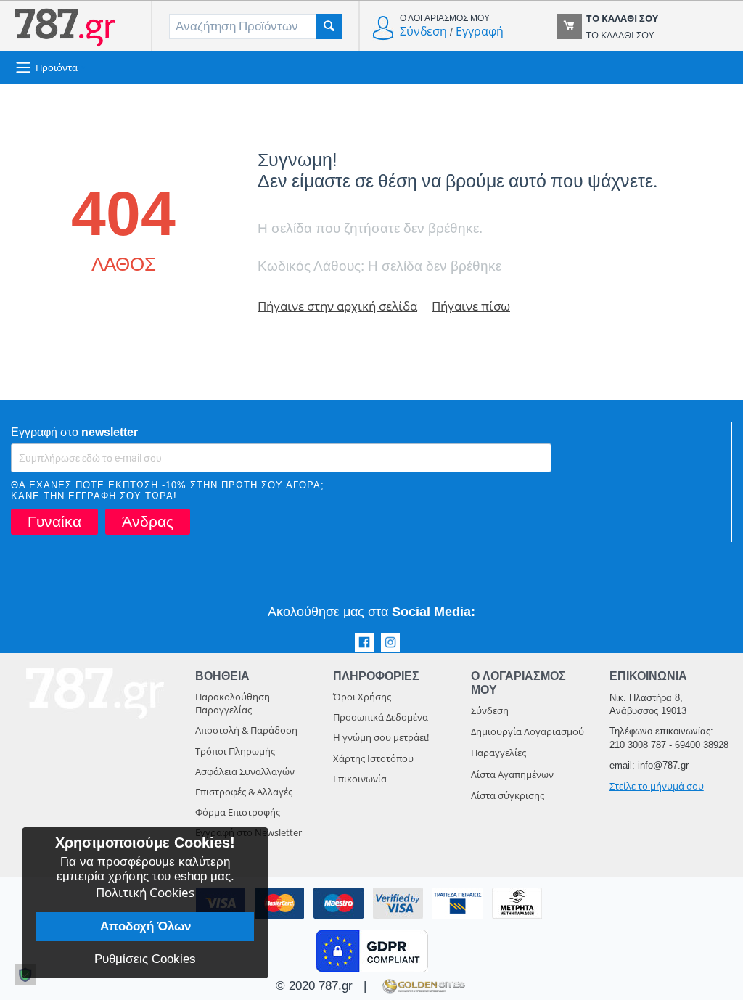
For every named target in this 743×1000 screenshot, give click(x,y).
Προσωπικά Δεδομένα (380, 717)
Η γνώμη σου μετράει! (381, 737)
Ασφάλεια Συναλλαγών (245, 771)
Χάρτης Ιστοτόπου (373, 758)
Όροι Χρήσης (362, 696)
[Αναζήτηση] (329, 26)
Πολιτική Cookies (145, 892)
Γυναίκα (54, 521)
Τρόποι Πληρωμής (235, 751)
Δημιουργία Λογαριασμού (527, 731)
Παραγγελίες (498, 752)
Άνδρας (147, 521)
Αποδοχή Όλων (145, 926)
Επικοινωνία (360, 778)
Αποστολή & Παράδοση (246, 730)
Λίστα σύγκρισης (507, 795)
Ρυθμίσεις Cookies (145, 959)
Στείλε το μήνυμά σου (656, 785)
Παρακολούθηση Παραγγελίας (232, 703)
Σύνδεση (423, 31)
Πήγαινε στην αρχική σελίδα (337, 306)
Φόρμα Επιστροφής (237, 812)
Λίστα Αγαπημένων (512, 774)
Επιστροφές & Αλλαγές (243, 791)
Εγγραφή (480, 31)
